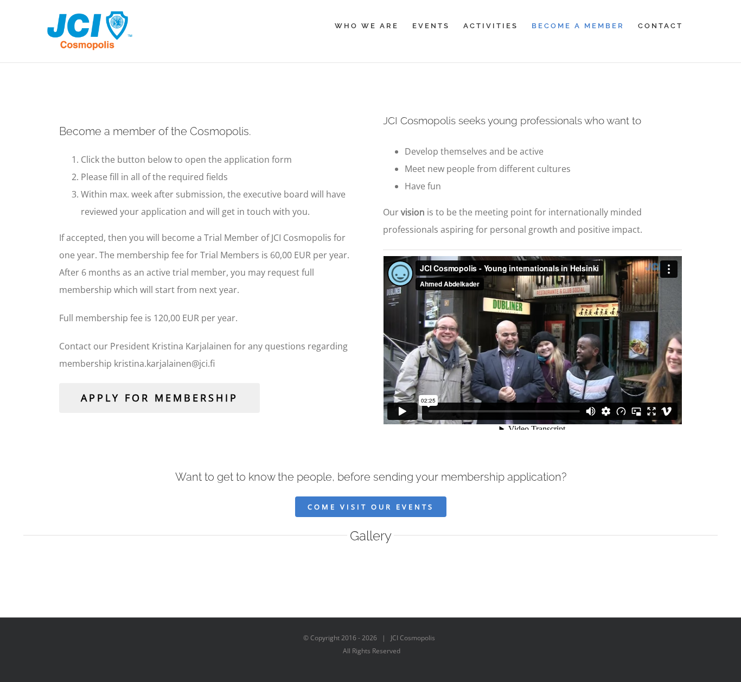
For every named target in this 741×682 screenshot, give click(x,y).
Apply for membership (159, 397)
